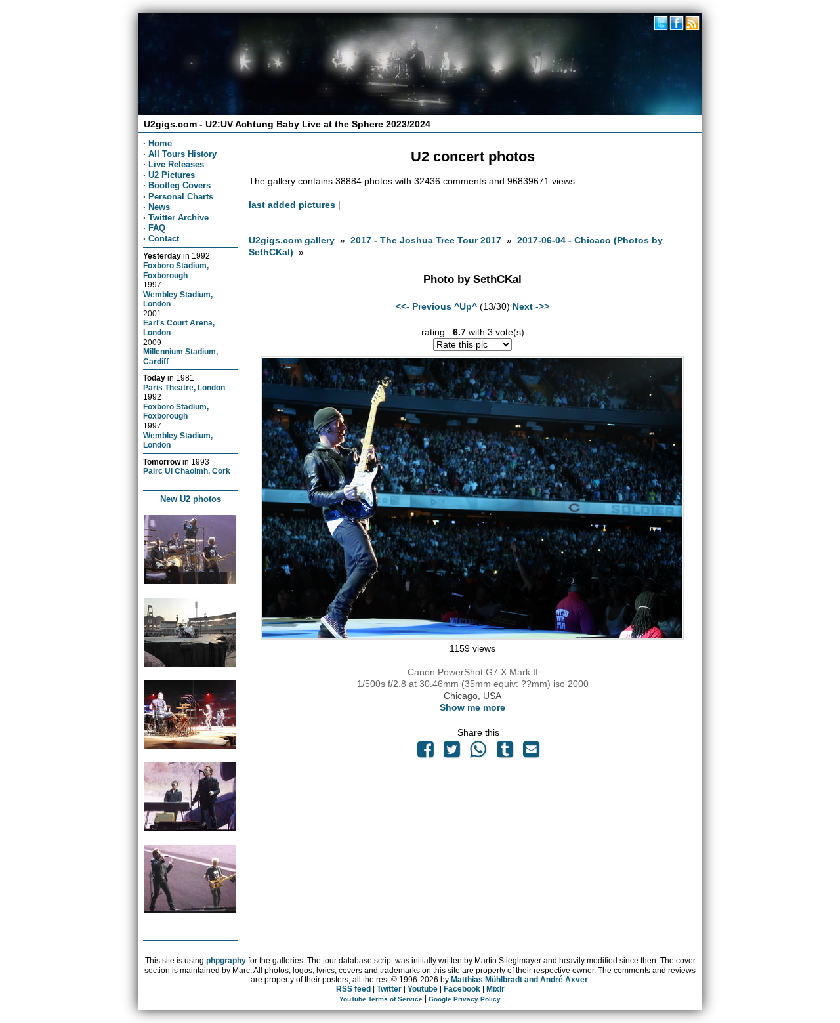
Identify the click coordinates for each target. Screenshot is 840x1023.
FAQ (156, 228)
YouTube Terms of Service (381, 999)
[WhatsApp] (478, 752)
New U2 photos (190, 499)
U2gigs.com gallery (292, 240)
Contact (163, 238)
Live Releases (176, 164)
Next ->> (531, 306)
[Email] (531, 752)
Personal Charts (180, 196)
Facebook (462, 989)
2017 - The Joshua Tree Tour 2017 (427, 240)
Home (160, 143)
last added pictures (292, 204)
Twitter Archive (178, 217)
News (159, 207)
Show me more (472, 707)
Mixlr (495, 989)
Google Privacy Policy (465, 999)
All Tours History (182, 154)
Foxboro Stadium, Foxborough (176, 270)
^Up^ (465, 306)
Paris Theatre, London (184, 387)
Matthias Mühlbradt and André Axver (519, 980)
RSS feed (353, 989)
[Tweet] (452, 752)
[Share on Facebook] (425, 752)
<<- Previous (424, 306)
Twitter (389, 989)
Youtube (423, 989)
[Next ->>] (472, 636)
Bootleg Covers (179, 185)
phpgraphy (226, 961)
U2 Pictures (171, 175)
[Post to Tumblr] (505, 752)
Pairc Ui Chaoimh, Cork (186, 471)
